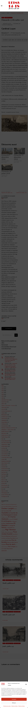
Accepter (14, 699)
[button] (26, 684)
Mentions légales (14, 706)
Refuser (14, 703)
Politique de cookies (7, 706)
